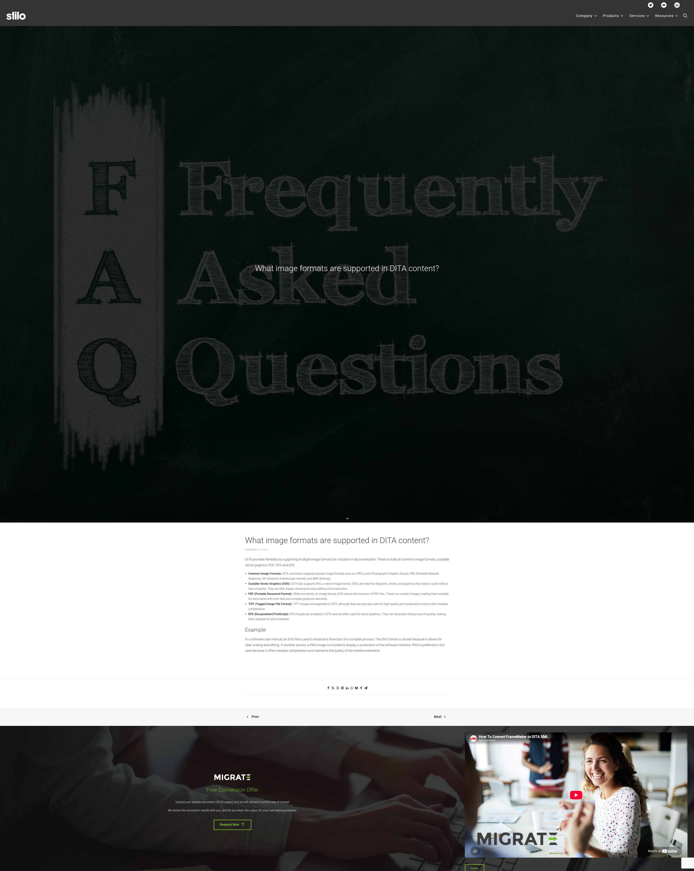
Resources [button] (664, 16)
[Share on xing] (361, 688)
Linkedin (677, 5)
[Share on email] (366, 688)
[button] (685, 15)
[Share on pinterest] (342, 688)
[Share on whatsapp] (352, 688)
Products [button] (611, 16)
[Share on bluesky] (356, 688)
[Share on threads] (337, 688)
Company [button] (584, 16)
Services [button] (637, 16)
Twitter (651, 5)
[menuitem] (586, 15)
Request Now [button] (229, 824)
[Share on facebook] (328, 688)
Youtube (664, 5)
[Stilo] (16, 15)
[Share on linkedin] (347, 688)
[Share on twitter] (333, 688)
